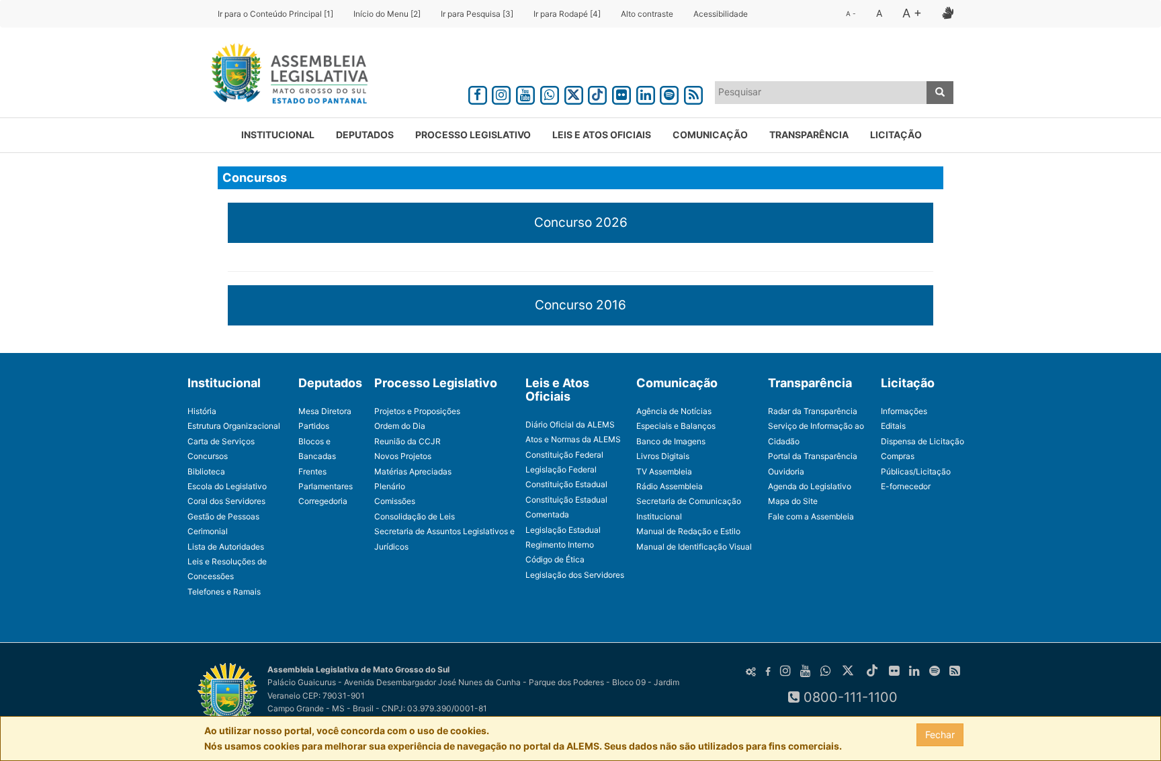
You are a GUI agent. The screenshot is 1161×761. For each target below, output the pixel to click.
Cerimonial (207, 531)
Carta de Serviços (221, 441)
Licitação (896, 134)
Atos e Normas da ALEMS (573, 439)
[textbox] (821, 92)
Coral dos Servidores (226, 501)
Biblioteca (206, 471)
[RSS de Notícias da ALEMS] (693, 93)
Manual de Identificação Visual (694, 547)
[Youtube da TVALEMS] (525, 93)
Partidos (313, 426)
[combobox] (821, 92)
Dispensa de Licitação (922, 441)
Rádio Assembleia (669, 486)
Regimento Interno (559, 545)
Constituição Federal (564, 455)
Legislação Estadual (563, 530)
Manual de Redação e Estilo (688, 531)
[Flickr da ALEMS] (621, 93)
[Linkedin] (645, 93)
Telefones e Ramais (224, 592)
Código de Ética (555, 559)
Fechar (940, 734)
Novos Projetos (402, 456)
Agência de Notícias (674, 411)
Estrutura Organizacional (233, 426)
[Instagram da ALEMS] (502, 93)
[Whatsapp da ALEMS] (549, 93)
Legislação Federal (561, 469)
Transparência (809, 134)
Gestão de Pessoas (223, 516)
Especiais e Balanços (676, 426)
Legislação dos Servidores (574, 575)
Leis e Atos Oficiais (601, 134)
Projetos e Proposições (417, 411)
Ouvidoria (786, 471)
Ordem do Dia (399, 426)
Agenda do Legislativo (809, 486)
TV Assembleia (664, 471)
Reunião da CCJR (407, 441)
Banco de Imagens (670, 441)
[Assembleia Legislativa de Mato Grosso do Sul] (285, 76)
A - (851, 13)
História (201, 411)
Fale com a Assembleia (811, 516)
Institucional (277, 134)
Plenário (389, 486)
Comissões (394, 501)
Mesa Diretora (324, 411)
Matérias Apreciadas (413, 471)
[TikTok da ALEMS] (597, 93)
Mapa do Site (793, 501)
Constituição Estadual (566, 484)
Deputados (365, 134)
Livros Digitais (662, 456)
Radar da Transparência (812, 411)
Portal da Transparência (812, 456)
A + (912, 13)
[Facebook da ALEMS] (477, 93)
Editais (893, 426)
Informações (904, 411)
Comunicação (710, 134)
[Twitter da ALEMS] (574, 93)
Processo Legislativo (473, 134)
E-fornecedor (906, 486)
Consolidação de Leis (414, 516)
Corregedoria (322, 501)
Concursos (207, 456)
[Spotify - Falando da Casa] (670, 93)
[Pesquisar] (940, 92)
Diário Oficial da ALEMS (570, 424)
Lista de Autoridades (225, 547)
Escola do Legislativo (227, 486)
